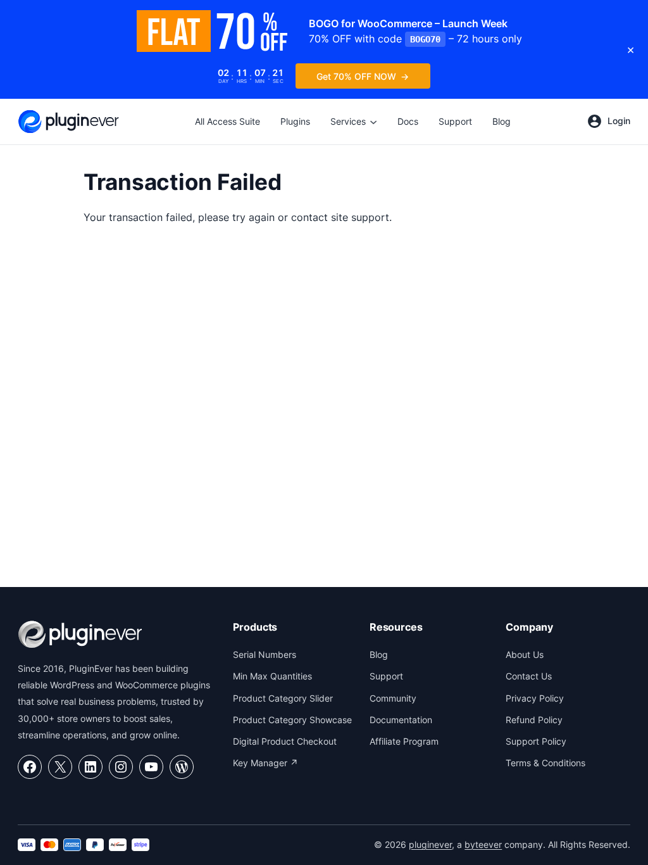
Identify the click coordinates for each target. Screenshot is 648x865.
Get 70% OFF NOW (356, 76)
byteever (483, 844)
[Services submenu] (373, 121)
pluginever (430, 844)
